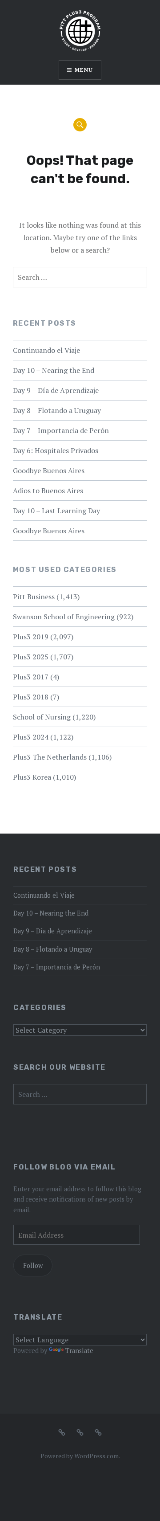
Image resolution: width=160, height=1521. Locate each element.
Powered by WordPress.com (79, 1455)
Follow (33, 1265)
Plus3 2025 (30, 657)
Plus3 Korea (32, 777)
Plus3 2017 (30, 677)
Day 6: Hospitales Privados (55, 450)
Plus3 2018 (30, 697)
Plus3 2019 (30, 637)
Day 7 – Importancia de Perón (61, 430)
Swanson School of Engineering (64, 616)
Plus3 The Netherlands (50, 757)
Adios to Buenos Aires (48, 490)
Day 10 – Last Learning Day (56, 510)
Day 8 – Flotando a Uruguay (57, 410)
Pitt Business (34, 596)
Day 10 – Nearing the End (53, 370)
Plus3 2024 (30, 737)
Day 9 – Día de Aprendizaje (56, 390)
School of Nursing (42, 717)
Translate (79, 1350)
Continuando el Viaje (46, 350)
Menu (84, 69)
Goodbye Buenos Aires (48, 470)
